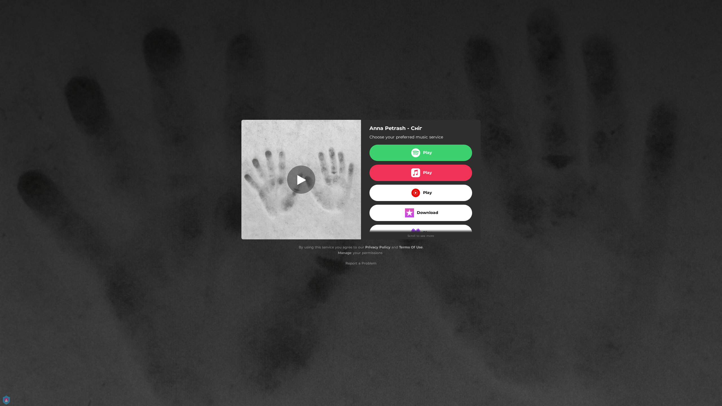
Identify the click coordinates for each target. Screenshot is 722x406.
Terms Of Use (411, 247)
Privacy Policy (377, 247)
